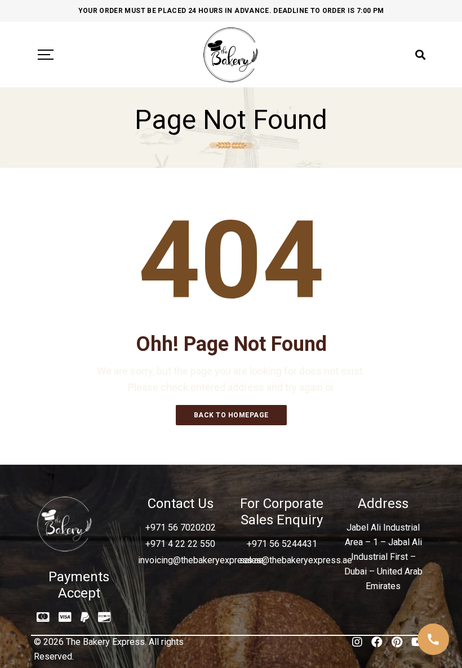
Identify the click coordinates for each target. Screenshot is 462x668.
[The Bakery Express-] (231, 54)
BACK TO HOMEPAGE (231, 415)
